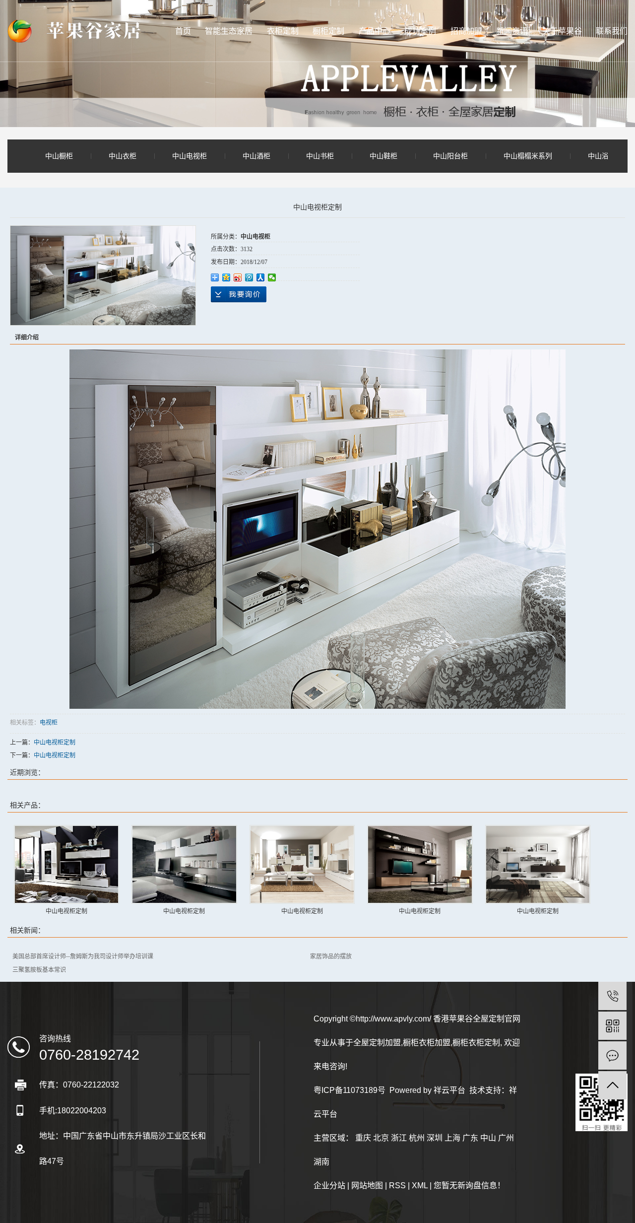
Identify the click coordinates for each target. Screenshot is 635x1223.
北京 (381, 1138)
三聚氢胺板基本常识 (39, 969)
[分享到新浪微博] (238, 277)
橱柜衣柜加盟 (426, 1042)
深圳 (435, 1138)
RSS (397, 1185)
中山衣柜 (122, 156)
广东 (470, 1138)
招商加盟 (466, 31)
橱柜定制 (328, 31)
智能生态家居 (229, 31)
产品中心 (374, 31)
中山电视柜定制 (54, 742)
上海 (452, 1138)
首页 (183, 31)
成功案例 (420, 31)
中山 (488, 1138)
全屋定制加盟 (377, 1042)
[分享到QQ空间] (226, 277)
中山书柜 (320, 156)
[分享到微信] (272, 277)
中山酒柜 (256, 156)
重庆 (363, 1138)
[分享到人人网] (260, 277)
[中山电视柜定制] (67, 864)
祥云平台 (449, 1090)
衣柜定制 (283, 31)
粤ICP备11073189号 (349, 1090)
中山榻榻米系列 (528, 156)
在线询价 (238, 294)
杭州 (417, 1138)
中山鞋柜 (383, 156)
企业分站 (329, 1185)
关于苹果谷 (562, 31)
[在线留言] (612, 1055)
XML (420, 1185)
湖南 (321, 1161)
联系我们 (612, 31)
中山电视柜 (189, 156)
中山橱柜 (59, 156)
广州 (506, 1138)
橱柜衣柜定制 (476, 1042)
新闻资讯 (512, 31)
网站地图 (367, 1185)
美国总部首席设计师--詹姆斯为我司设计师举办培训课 (82, 956)
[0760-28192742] (612, 996)
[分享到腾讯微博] (249, 277)
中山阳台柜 (450, 156)
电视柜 (49, 722)
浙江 (399, 1138)
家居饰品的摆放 (331, 956)
